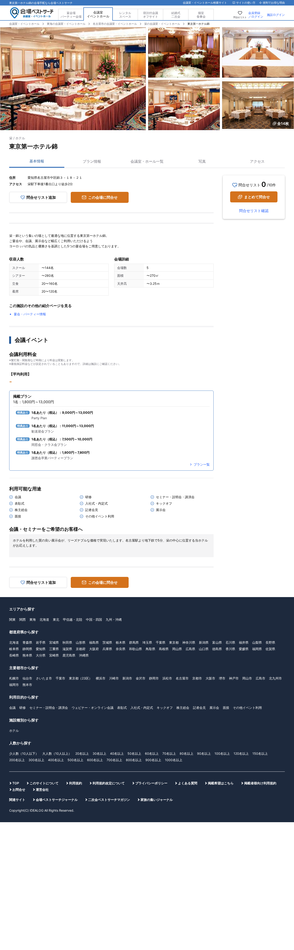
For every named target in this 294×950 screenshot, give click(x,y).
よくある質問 (187, 783)
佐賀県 (270, 649)
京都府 (80, 649)
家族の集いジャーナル (157, 800)
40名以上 (117, 753)
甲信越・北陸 (72, 619)
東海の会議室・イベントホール (66, 23)
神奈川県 (188, 642)
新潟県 (204, 642)
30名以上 (99, 753)
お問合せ (18, 789)
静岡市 (154, 678)
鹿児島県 (68, 655)
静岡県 (27, 649)
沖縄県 (84, 655)
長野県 (270, 642)
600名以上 (95, 760)
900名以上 (153, 760)
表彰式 (122, 708)
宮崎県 (54, 655)
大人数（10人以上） (57, 753)
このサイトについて (44, 783)
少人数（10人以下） (24, 753)
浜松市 (167, 678)
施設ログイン (276, 15)
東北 (56, 619)
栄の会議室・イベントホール (162, 23)
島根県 (164, 649)
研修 (22, 708)
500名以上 (75, 760)
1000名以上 (173, 760)
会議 (12, 708)
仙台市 (27, 678)
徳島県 (217, 649)
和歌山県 (135, 649)
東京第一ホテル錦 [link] (198, 23)
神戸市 (234, 678)
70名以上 (169, 753)
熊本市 (27, 685)
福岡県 (257, 649)
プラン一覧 (202, 464)
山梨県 (257, 642)
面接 (226, 708)
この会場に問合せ (103, 197)
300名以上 (36, 760)
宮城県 (54, 642)
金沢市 (140, 678)
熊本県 (27, 655)
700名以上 (114, 760)
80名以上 (186, 753)
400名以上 (56, 760)
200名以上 (17, 760)
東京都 (174, 642)
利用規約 (75, 783)
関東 (12, 619)
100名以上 (222, 753)
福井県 (244, 642)
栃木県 (120, 642)
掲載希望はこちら (221, 783)
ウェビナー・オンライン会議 (92, 708)
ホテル (14, 730)
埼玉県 (147, 642)
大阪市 (210, 678)
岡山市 (247, 678)
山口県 (204, 649)
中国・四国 (94, 619)
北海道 (44, 619)
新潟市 (127, 678)
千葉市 (60, 678)
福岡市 (14, 685)
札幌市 (14, 678)
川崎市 (114, 678)
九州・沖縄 (114, 619)
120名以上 (241, 753)
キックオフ (165, 708)
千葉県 (160, 642)
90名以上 (204, 753)
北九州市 (275, 678)
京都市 (197, 678)
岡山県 (177, 649)
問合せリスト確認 (254, 210)
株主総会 (182, 708)
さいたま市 (44, 678)
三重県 (54, 649)
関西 (22, 619)
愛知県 (40, 649)
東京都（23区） (80, 678)
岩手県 (40, 642)
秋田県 (67, 642)
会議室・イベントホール (24, 23)
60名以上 (152, 753)
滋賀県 (67, 649)
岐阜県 (14, 649)
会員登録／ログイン (255, 14)
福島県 (94, 642)
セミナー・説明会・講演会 (48, 708)
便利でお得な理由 (274, 2)
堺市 (222, 678)
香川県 (230, 649)
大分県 (40, 655)
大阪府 (94, 649)
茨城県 (107, 642)
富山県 (217, 642)
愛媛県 (244, 649)
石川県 (230, 642)
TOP (15, 783)
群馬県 (134, 642)
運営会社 (42, 789)
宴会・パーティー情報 (30, 314)
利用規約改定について (109, 783)
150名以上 (260, 753)
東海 (32, 619)
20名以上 (82, 753)
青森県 (27, 642)
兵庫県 (107, 649)
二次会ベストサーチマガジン (109, 800)
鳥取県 (150, 649)
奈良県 (120, 649)
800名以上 (134, 760)
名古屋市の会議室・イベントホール (115, 23)
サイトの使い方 (245, 2)
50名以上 (134, 753)
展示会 (214, 708)
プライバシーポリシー (151, 783)
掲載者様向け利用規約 (260, 783)
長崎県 (14, 655)
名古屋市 (182, 678)
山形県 (80, 642)
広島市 (260, 678)
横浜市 (100, 678)
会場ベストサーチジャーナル (57, 800)
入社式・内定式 (141, 708)
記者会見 (199, 708)
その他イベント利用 (247, 708)
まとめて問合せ (257, 197)
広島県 (190, 649)
